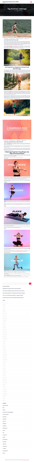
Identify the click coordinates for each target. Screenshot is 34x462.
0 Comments (27, 38)
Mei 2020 (4, 398)
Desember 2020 (5, 391)
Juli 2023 (4, 363)
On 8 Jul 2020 (6, 38)
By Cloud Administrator (12, 38)
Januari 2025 (4, 331)
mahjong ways (5, 428)
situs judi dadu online (16, 145)
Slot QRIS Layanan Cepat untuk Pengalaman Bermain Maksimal (13, 297)
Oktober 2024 (4, 336)
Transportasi (5, 446)
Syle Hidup (4, 441)
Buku (3, 407)
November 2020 (5, 393)
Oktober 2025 (4, 320)
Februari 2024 (5, 350)
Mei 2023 (4, 366)
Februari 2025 (5, 329)
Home (12, 10)
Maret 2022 (4, 375)
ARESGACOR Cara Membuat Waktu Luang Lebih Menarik (12, 288)
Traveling (4, 448)
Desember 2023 (5, 354)
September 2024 (5, 338)
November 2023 (5, 356)
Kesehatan (22, 38)
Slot (3, 432)
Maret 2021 (4, 386)
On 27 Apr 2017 (6, 140)
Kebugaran (18, 38)
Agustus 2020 (5, 395)
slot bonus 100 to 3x (13, 177)
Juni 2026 (4, 306)
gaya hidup (4, 416)
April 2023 (4, 368)
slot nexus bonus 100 (26, 149)
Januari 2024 (4, 352)
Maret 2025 (4, 327)
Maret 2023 (4, 370)
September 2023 (5, 359)
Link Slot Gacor (18, 203)
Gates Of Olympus (6, 414)
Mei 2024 (4, 345)
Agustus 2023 (5, 361)
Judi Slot (4, 421)
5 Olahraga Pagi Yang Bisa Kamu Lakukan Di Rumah (13, 141)
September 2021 (5, 382)
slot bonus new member (18, 250)
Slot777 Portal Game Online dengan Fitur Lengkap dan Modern (13, 295)
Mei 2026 (4, 308)
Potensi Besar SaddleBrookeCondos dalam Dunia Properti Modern (13, 290)
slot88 (4, 437)
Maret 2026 (4, 311)
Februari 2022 (5, 377)
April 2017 (4, 400)
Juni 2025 (4, 322)
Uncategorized (5, 450)
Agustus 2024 (5, 340)
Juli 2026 (4, 304)
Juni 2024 (4, 343)
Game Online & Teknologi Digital (8, 412)
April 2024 (4, 347)
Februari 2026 (5, 313)
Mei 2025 (4, 324)
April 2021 (4, 384)
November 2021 (5, 379)
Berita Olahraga (5, 405)
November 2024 (5, 334)
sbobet (4, 430)
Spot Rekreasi (5, 439)
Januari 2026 (4, 315)
